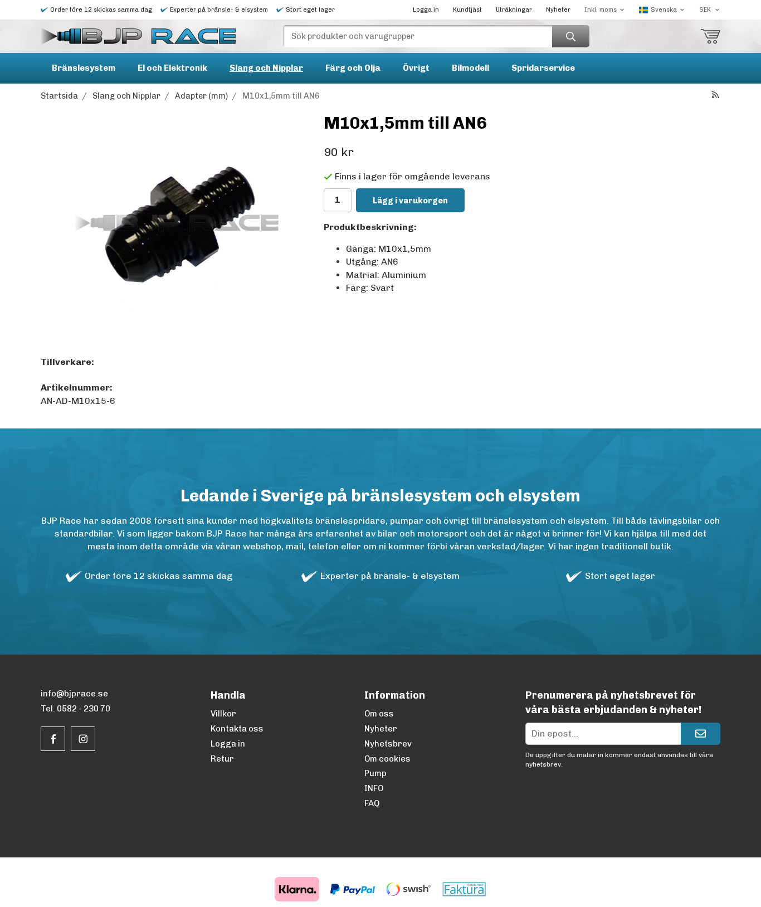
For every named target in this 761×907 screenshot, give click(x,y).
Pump (375, 773)
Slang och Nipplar (266, 68)
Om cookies (387, 759)
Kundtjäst (467, 9)
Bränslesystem (83, 68)
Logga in (426, 9)
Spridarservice (543, 68)
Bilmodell (470, 68)
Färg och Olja (352, 68)
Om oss (379, 714)
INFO (373, 788)
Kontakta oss (237, 729)
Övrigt (416, 68)
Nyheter (558, 9)
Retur (222, 759)
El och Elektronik (172, 68)
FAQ (371, 803)
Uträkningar (514, 9)
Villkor (223, 714)
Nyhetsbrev (388, 744)
